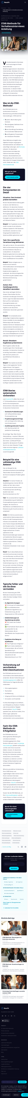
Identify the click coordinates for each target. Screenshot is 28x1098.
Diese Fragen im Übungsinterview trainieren (12, 903)
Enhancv (6, 899)
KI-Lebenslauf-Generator (7, 1028)
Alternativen (4, 1050)
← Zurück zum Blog (6, 847)
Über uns (3, 1071)
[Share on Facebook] (25, 847)
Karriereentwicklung (6, 32)
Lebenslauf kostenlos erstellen (12, 815)
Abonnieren (14, 868)
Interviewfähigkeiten (12, 795)
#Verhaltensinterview (6, 831)
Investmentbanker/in (9, 890)
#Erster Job (15, 833)
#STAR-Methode (16, 842)
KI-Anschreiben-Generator (7, 1033)
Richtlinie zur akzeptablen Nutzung (10, 1069)
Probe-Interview (5, 1031)
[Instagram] (8, 1016)
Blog (9, 8)
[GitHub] (14, 1016)
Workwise (22, 147)
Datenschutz (4, 1059)
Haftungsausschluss (6, 1066)
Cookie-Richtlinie (5, 1064)
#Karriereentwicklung (6, 833)
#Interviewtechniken (6, 840)
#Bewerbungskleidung (6, 835)
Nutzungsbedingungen (7, 1061)
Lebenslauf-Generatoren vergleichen (10, 1047)
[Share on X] (18, 847)
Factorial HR (9, 399)
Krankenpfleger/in (8, 884)
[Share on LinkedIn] (22, 847)
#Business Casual (17, 831)
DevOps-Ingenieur (8, 882)
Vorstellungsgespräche (9, 680)
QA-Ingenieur (19, 882)
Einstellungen (6, 1095)
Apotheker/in (20, 890)
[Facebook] (5, 1016)
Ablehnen (16, 1095)
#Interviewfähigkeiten (16, 838)
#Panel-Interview (16, 840)
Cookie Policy (21, 1091)
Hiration (22, 899)
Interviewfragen (5, 1045)
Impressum (4, 1073)
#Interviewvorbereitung (19, 835)
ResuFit (15, 709)
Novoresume (14, 899)
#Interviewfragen (5, 838)
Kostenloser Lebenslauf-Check (8, 1035)
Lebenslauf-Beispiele (6, 1042)
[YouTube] (11, 1016)
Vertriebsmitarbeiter (9, 893)
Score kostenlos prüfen (12, 177)
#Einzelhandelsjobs (6, 842)
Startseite (3, 8)
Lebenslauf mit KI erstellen (12, 908)
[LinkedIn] (2, 1016)
